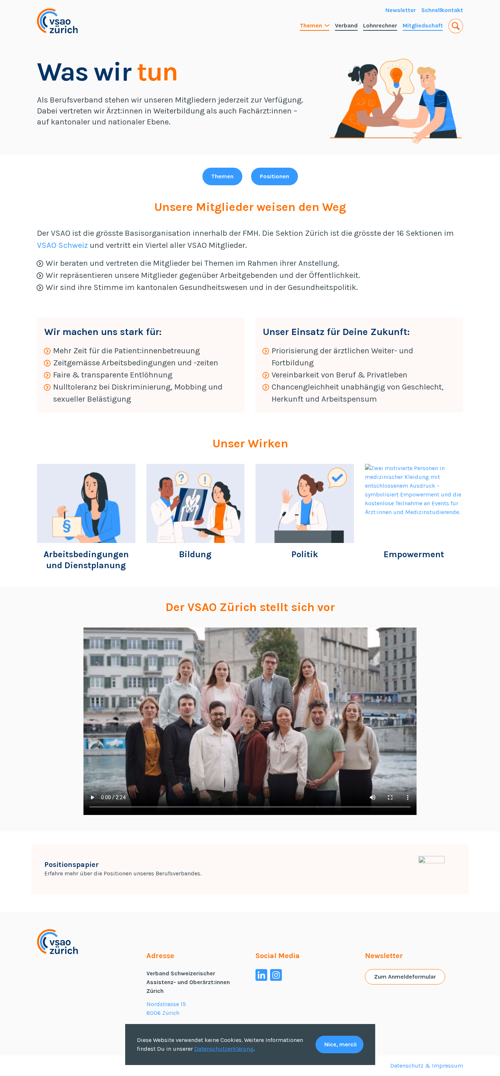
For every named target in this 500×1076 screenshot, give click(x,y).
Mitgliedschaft (423, 25)
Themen (311, 25)
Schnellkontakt (442, 10)
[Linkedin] (261, 975)
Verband (346, 25)
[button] (455, 26)
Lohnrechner (380, 25)
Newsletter (400, 10)
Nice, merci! (340, 1044)
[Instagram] (276, 975)
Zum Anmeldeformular (405, 976)
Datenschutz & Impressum (426, 1065)
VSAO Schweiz (62, 245)
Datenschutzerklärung (224, 1048)
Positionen (274, 176)
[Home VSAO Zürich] (57, 20)
